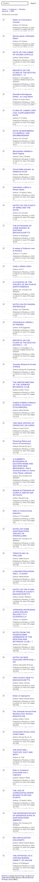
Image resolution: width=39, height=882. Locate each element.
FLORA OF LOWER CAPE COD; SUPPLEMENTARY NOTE (24, 112)
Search (33, 3)
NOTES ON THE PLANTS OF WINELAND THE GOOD (24, 207)
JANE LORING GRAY (22, 266)
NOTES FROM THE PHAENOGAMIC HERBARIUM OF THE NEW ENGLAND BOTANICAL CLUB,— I (23, 637)
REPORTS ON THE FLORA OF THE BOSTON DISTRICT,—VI (24, 72)
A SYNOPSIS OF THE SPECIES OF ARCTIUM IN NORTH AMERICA (24, 284)
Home (4, 9)
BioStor (4, 876)
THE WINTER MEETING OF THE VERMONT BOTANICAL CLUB (23, 384)
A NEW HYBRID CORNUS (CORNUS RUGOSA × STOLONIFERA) (24, 405)
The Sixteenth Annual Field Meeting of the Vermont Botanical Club (24, 713)
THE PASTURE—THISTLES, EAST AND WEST (23, 752)
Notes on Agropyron (21, 696)
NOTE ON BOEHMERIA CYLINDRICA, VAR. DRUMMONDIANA (23, 133)
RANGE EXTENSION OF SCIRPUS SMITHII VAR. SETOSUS (24, 492)
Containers (13, 9)
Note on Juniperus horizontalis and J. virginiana (21, 772)
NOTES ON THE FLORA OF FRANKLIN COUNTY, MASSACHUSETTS (24, 591)
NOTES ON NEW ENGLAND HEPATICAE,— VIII (24, 659)
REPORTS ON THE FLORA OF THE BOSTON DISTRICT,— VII (24, 342)
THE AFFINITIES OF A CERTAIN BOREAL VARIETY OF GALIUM (22, 858)
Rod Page (21, 876)
